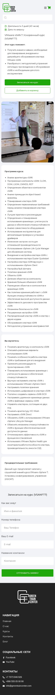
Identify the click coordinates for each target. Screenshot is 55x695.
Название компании (13, 553)
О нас (6, 626)
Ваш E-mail (7, 536)
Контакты (8, 636)
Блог (5, 641)
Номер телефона (10, 519)
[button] (27, 90)
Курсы (6, 631)
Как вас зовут (8, 503)
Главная (7, 621)
